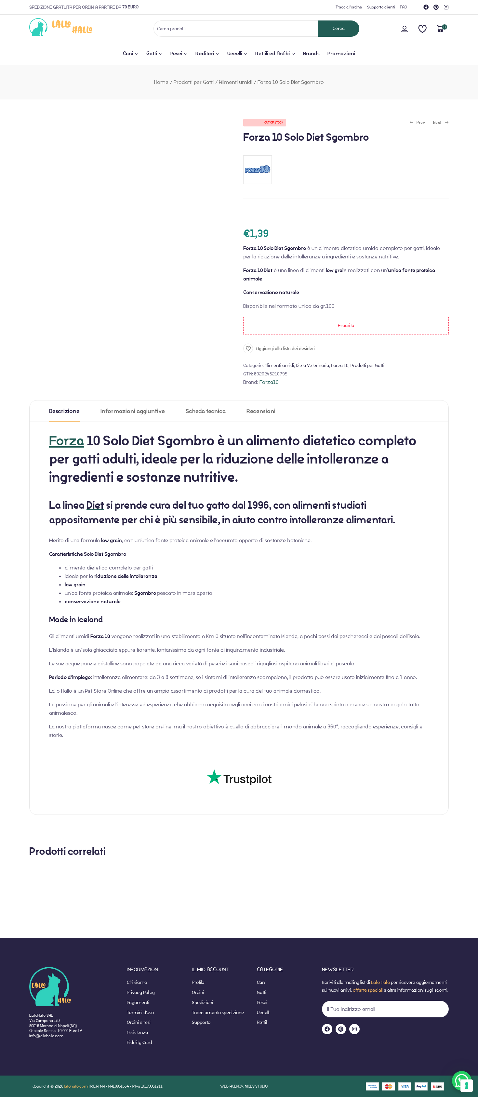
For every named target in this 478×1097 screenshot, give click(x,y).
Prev (417, 123)
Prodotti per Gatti (194, 82)
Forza (66, 440)
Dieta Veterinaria (312, 365)
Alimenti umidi (235, 82)
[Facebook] (426, 7)
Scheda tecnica (206, 411)
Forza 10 (340, 365)
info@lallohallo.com (46, 1035)
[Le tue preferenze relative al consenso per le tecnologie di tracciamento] (466, 1085)
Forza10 (269, 382)
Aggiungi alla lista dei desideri (285, 348)
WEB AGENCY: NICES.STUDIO (244, 1086)
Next (437, 123)
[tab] (64, 411)
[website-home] (71, 28)
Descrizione (64, 411)
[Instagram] (446, 7)
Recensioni (260, 411)
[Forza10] (257, 187)
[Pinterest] (436, 7)
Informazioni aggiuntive (132, 411)
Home (161, 82)
